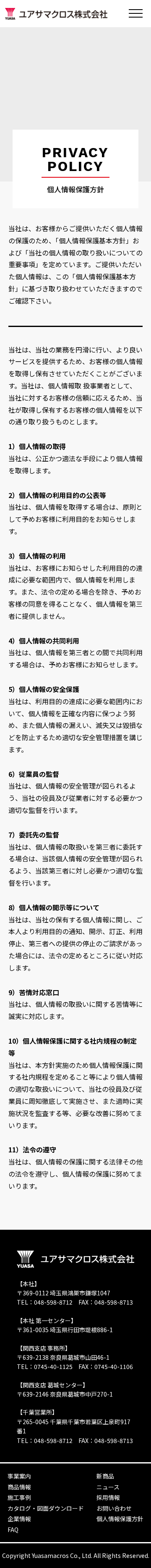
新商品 (105, 1476)
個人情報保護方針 (119, 1518)
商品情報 (19, 1487)
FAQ (13, 1529)
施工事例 (19, 1497)
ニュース (108, 1487)
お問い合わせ (114, 1508)
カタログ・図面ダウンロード (46, 1508)
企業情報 (19, 1518)
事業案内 (19, 1476)
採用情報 (108, 1497)
